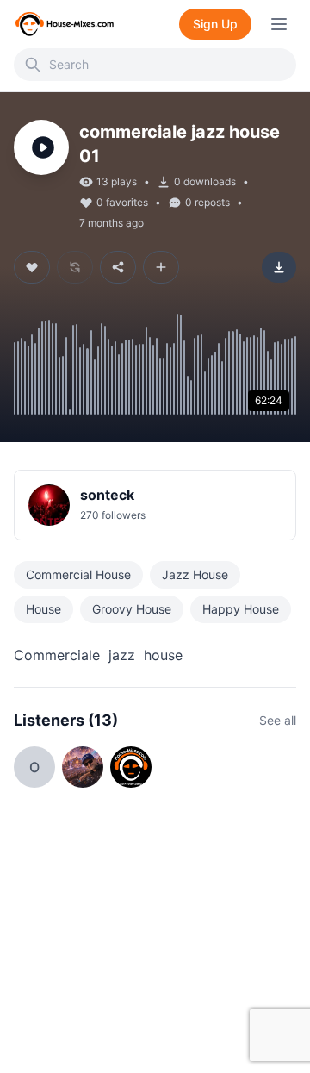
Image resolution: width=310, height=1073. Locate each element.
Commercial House (78, 574)
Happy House (240, 609)
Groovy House (131, 609)
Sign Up (215, 23)
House (43, 609)
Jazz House (195, 574)
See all (277, 720)
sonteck (107, 494)
